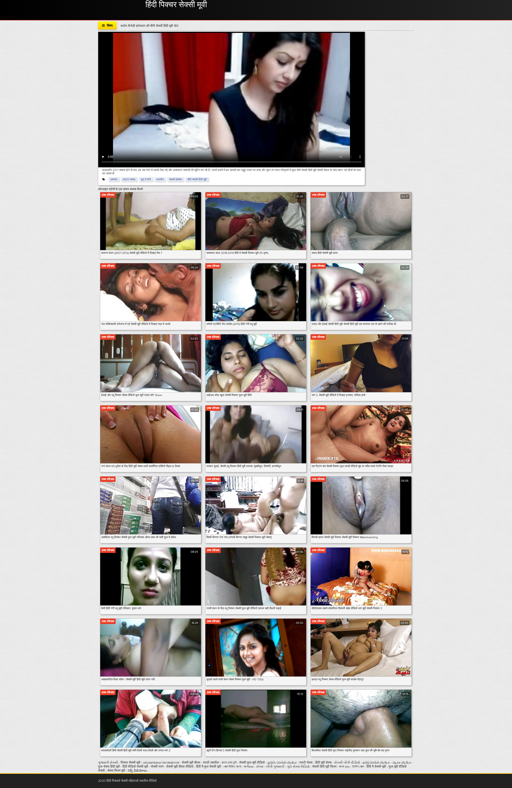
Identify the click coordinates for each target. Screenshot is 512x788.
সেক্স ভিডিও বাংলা (233, 767)
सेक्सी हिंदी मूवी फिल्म (324, 767)
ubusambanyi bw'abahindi (161, 763)
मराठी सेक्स (306, 763)
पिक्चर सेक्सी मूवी (131, 763)
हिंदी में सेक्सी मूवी (376, 767)
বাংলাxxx (249, 767)
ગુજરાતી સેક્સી (108, 763)
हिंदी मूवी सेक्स (323, 763)
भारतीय (160, 179)
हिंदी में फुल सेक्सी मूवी (209, 767)
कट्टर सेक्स (129, 179)
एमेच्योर (113, 179)
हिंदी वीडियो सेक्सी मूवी (135, 767)
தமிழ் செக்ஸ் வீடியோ (377, 763)
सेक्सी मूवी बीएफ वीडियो (179, 767)
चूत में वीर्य (146, 179)
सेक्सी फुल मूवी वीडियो (252, 763)
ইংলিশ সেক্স (358, 767)
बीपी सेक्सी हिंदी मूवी (197, 179)
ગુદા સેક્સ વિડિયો (298, 767)
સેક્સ (260, 767)
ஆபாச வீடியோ (402, 763)
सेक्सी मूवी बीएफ (191, 763)
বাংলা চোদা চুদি (229, 763)
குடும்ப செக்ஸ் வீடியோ (282, 763)
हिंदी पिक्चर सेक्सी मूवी (176, 5)
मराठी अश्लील (211, 763)
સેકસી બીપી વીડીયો (347, 763)
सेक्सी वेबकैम (175, 179)
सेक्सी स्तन (157, 767)
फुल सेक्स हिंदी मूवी (109, 767)
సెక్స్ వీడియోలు (137, 771)
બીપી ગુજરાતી (275, 767)
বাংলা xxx (344, 767)
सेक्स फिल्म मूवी (116, 771)
